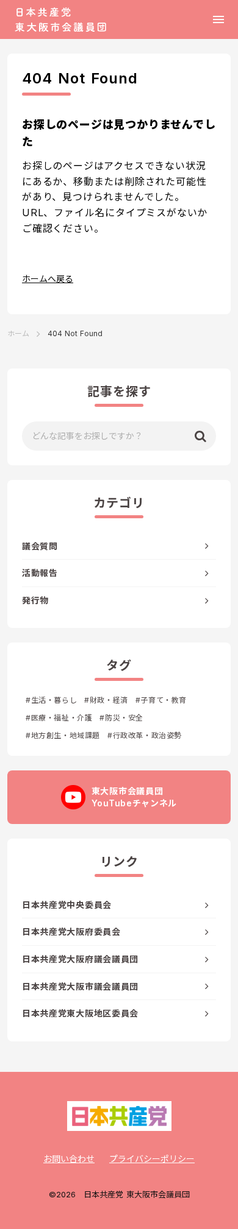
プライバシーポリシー (152, 1158)
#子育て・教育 (161, 700)
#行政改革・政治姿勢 (144, 735)
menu (218, 19)
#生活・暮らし (51, 700)
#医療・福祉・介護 (59, 717)
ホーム (18, 333)
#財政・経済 (106, 700)
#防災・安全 (121, 717)
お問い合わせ (69, 1158)
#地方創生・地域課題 (63, 735)
